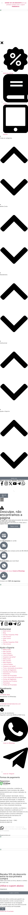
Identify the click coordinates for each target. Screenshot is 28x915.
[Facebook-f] (2, 624)
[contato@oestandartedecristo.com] (2, 700)
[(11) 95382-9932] (2, 691)
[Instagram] (6, 624)
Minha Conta (7, 649)
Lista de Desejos (8, 655)
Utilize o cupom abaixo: (12, 885)
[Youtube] (10, 624)
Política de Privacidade (10, 675)
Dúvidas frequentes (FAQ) (10, 634)
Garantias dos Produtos (10, 672)
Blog (4, 633)
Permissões (6, 673)
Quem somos (7, 631)
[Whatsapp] (19, 624)
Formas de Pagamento (9, 670)
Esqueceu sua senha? (9, 657)
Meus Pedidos (7, 653)
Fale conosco (7, 636)
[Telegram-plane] (15, 624)
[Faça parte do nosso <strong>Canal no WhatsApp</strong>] (4, 566)
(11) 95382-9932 (5, 694)
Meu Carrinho (7, 651)
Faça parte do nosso (12, 571)
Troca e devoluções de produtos (12, 668)
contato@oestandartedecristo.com (10, 704)
